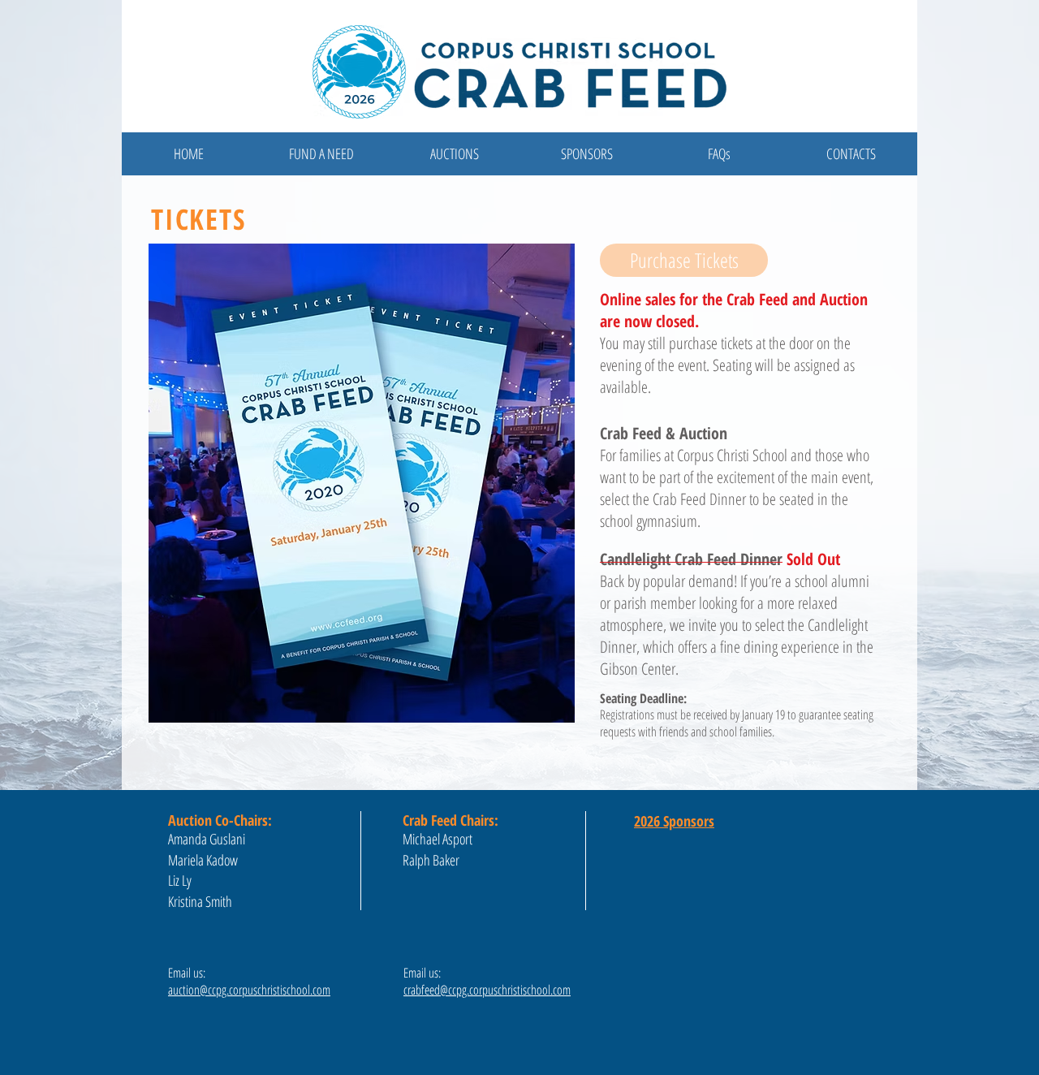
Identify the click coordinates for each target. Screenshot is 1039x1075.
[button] (684, 260)
